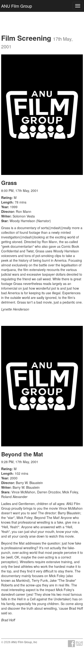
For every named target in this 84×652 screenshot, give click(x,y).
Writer (5, 216)
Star (4, 220)
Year (4, 206)
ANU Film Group (16, 6)
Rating (6, 197)
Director (7, 211)
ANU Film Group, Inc (24, 642)
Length (7, 202)
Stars (5, 492)
